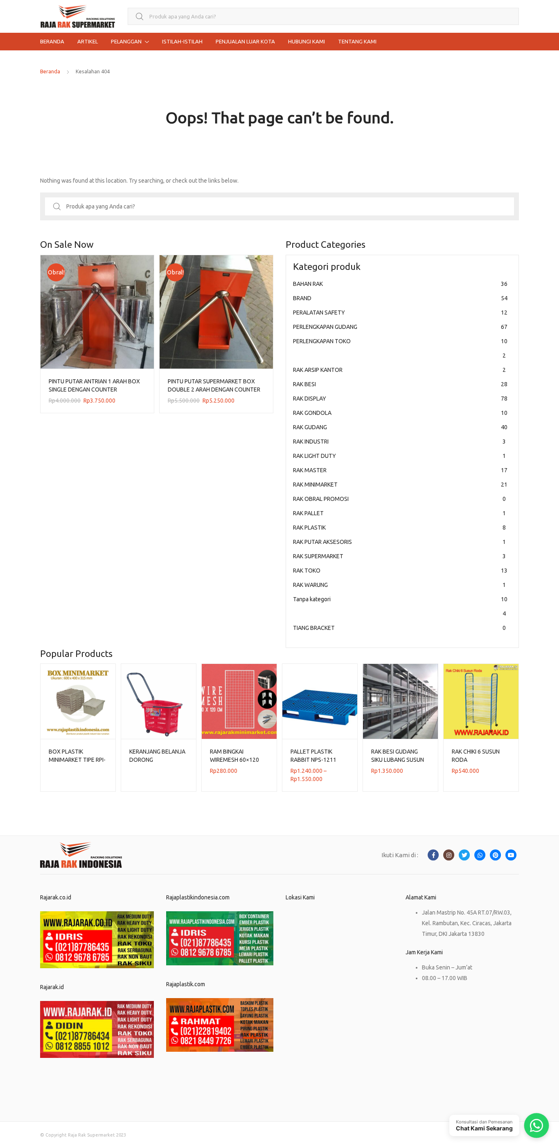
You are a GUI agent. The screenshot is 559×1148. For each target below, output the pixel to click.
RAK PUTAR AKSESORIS (399, 542)
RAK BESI (400, 384)
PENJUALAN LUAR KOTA (245, 41)
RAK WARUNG (399, 585)
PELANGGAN (126, 41)
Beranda (50, 71)
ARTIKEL (87, 41)
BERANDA (52, 41)
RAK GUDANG (400, 427)
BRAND (400, 298)
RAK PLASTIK (399, 527)
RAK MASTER (400, 470)
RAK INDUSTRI (399, 441)
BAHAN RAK (400, 284)
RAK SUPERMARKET (399, 556)
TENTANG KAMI (357, 41)
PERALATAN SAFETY (400, 312)
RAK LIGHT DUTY (399, 456)
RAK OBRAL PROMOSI (399, 499)
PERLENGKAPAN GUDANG (400, 327)
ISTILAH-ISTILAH (182, 41)
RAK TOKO (400, 570)
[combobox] (323, 16)
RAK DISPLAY (400, 398)
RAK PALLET (399, 513)
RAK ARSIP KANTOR (399, 370)
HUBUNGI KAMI (306, 41)
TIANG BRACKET (399, 628)
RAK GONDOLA (400, 413)
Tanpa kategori (400, 606)
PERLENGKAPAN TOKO (400, 348)
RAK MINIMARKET (400, 484)
